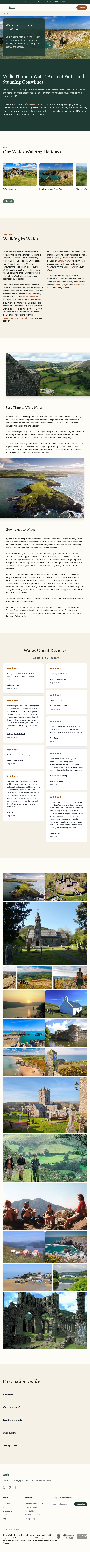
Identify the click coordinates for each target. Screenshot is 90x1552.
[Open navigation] (5, 7)
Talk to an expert (41, 2)
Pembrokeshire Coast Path (33, 111)
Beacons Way (70, 267)
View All (8, 201)
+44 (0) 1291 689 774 (57, 2)
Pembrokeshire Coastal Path (15, 318)
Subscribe (81, 1504)
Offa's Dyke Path (10, 189)
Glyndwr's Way (82, 189)
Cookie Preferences (11, 1529)
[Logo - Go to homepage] (45, 1474)
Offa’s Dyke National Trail (36, 104)
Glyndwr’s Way (64, 261)
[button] (24, 887)
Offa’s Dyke (60, 285)
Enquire (82, 7)
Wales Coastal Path (31, 297)
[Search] (73, 7)
